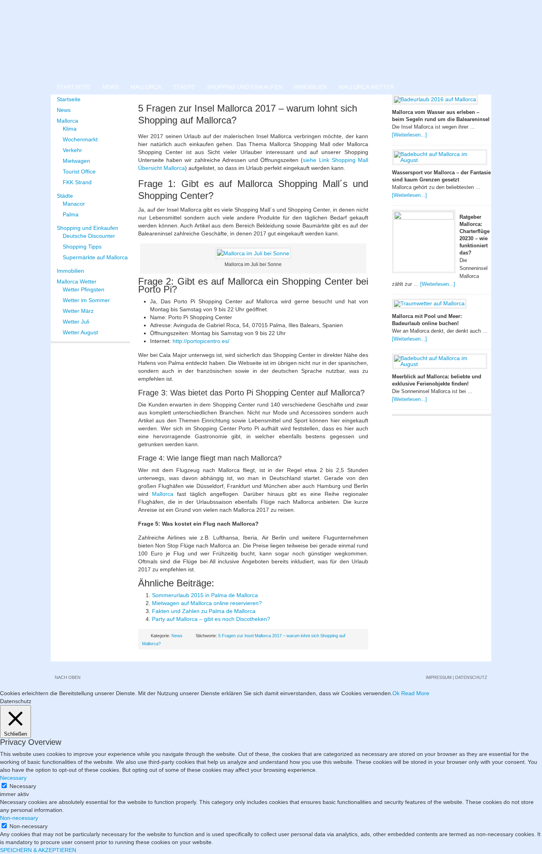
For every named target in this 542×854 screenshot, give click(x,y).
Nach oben (68, 677)
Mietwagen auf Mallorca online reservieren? (207, 603)
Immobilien (310, 87)
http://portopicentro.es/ (201, 341)
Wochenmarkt (80, 139)
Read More (415, 693)
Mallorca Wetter (366, 87)
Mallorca (146, 87)
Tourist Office (79, 171)
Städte (184, 87)
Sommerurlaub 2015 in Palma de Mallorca (205, 595)
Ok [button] (396, 693)
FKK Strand (77, 182)
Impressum (439, 677)
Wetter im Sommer (86, 300)
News (110, 87)
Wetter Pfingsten (83, 289)
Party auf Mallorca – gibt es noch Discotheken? (211, 619)
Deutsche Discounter (89, 236)
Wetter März (78, 311)
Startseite (73, 87)
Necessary (23, 786)
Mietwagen (76, 161)
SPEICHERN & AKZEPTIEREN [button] (38, 850)
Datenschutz (471, 677)
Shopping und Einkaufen (244, 87)
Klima (70, 128)
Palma (71, 214)
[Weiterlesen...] (409, 135)
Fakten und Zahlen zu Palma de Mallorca (204, 611)
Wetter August (80, 332)
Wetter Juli (76, 321)
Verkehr (72, 150)
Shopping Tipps (82, 246)
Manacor (74, 203)
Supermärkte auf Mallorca (95, 257)
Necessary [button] (13, 778)
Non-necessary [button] (19, 818)
